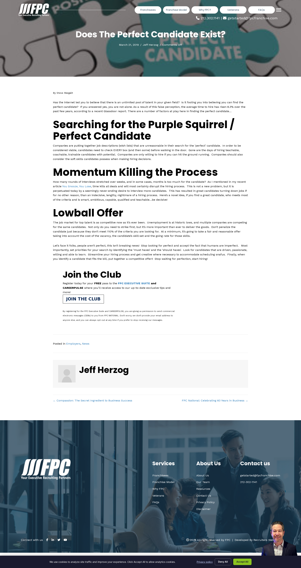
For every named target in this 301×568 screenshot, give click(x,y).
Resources (203, 488)
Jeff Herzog (150, 44)
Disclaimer (203, 509)
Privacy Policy (205, 502)
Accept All (242, 561)
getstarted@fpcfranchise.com (252, 18)
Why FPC (158, 488)
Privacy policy (205, 561)
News (85, 343)
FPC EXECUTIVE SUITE (134, 283)
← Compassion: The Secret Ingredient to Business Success (92, 400)
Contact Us (203, 495)
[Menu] (279, 10)
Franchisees (160, 475)
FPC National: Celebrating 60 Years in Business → (215, 400)
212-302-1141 (248, 482)
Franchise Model (163, 482)
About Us (202, 475)
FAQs (155, 502)
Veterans (158, 495)
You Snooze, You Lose (76, 186)
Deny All (223, 561)
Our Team (203, 482)
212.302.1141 (210, 18)
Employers (73, 343)
